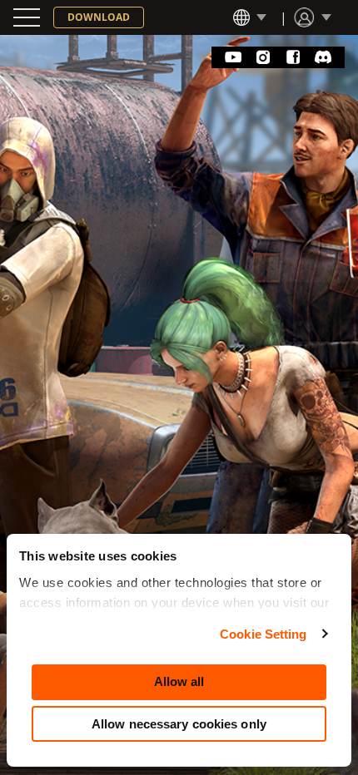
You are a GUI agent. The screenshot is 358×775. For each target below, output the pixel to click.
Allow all (179, 681)
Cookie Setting (263, 634)
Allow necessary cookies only (179, 724)
